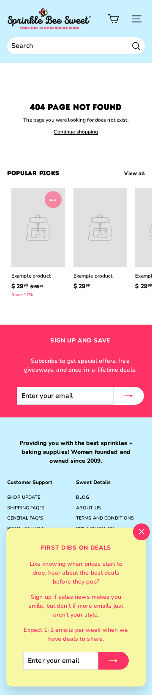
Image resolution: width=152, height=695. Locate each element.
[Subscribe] (113, 661)
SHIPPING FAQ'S (25, 508)
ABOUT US (88, 508)
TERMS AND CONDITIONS (105, 518)
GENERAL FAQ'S (25, 518)
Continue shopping (76, 131)
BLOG (82, 497)
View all (134, 173)
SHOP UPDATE (23, 497)
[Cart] (113, 18)
